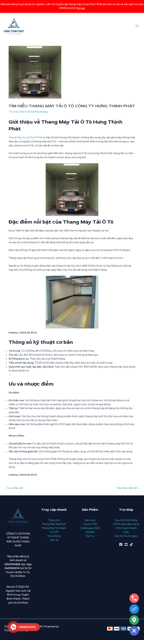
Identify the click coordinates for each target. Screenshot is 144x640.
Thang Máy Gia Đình (54, 524)
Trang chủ (54, 520)
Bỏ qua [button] (81, 8)
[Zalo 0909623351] (134, 609)
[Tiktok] (131, 544)
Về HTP (54, 532)
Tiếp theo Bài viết (128, 488)
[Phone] (134, 598)
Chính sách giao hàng (126, 524)
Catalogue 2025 (90, 528)
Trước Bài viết (13, 488)
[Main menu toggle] (137, 25)
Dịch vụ (90, 536)
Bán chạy (90, 520)
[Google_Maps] (134, 620)
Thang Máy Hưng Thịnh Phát (25, 137)
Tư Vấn (14, 111)
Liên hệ (54, 540)
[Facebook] (120, 544)
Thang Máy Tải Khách (54, 528)
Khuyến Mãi (90, 524)
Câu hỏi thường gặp (126, 536)
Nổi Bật (90, 532)
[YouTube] (126, 544)
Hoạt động (54, 536)
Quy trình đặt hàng (126, 520)
